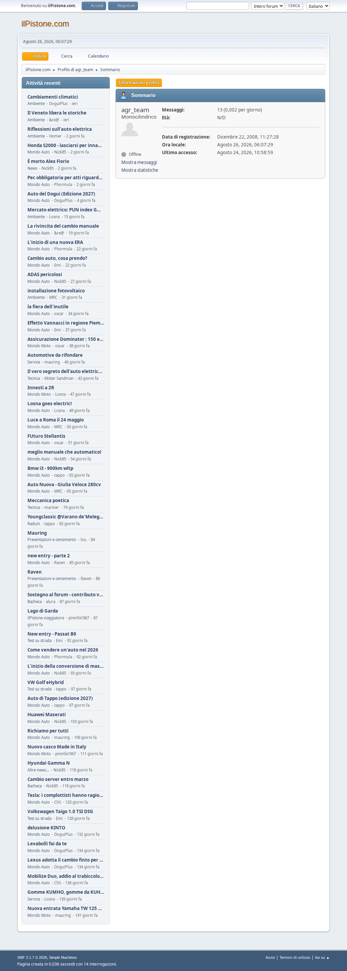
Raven (34, 572)
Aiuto (270, 957)
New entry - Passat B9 (51, 634)
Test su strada (39, 640)
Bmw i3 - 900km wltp (50, 468)
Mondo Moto (39, 345)
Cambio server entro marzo (57, 779)
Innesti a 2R (40, 388)
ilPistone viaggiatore (45, 617)
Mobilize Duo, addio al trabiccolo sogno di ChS (65, 876)
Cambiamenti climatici (52, 97)
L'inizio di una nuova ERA (55, 242)
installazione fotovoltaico (56, 291)
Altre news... (38, 769)
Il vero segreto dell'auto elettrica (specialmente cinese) (65, 371)
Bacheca (34, 601)
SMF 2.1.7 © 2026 (32, 957)
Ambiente (36, 103)
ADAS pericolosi (44, 274)
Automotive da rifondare (55, 355)
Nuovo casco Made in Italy (56, 747)
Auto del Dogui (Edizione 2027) (61, 194)
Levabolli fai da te (47, 844)
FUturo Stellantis (46, 436)
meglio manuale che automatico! (64, 452)
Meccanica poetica (48, 500)
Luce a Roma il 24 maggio (55, 420)
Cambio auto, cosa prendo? (57, 258)
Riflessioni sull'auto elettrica (59, 129)
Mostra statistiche (139, 170)
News (32, 168)
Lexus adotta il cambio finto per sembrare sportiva (65, 860)
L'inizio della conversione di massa (65, 666)
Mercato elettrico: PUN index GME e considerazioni (65, 210)
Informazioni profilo (139, 82)
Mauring (37, 533)
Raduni (33, 523)
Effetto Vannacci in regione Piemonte (65, 323)
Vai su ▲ (322, 957)
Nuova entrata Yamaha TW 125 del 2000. (65, 908)
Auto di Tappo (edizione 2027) (60, 698)
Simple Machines (63, 957)
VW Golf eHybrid (45, 682)
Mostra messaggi (139, 162)
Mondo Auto (38, 151)
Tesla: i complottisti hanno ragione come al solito (65, 795)
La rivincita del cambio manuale (63, 226)
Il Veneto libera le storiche (56, 113)
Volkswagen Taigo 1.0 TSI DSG (60, 811)
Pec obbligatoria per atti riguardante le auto (65, 178)
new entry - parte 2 (48, 556)
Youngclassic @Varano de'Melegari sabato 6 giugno (65, 517)
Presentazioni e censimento (51, 539)
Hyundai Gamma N (48, 763)
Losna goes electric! (49, 404)
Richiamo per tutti (47, 731)
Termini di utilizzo (295, 957)
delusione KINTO (46, 828)
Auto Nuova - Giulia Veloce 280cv (64, 485)
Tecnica (33, 378)
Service (33, 362)
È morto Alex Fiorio (48, 161)
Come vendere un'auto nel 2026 (62, 650)
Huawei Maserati (46, 715)
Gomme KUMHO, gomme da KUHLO (65, 892)
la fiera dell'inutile (47, 307)
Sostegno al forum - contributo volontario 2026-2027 (65, 595)
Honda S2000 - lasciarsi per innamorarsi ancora (65, 145)
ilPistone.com (45, 23)
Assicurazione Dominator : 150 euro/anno (65, 339)
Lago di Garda (42, 611)
